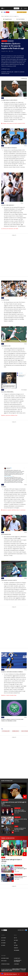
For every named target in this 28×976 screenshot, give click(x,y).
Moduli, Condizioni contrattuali (17, 968)
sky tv (15, 937)
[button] (12, 974)
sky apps (16, 940)
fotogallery (6, 731)
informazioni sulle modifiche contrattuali (12, 969)
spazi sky (16, 947)
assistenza (6, 970)
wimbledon (16, 731)
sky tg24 (3, 940)
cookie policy (17, 958)
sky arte (3, 945)
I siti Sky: (3, 935)
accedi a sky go (21, 930)
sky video (3, 942)
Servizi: (15, 935)
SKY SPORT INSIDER (21, 12)
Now (15, 942)
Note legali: (3, 955)
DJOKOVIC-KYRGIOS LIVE (7, 72)
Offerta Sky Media (5, 964)
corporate (16, 964)
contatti (10, 970)
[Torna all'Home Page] (6, 12)
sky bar (15, 945)
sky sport (3, 937)
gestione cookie (5, 958)
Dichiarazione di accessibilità (17, 961)
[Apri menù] (1, 12)
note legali (3, 960)
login (25, 8)
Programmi (16, 950)
